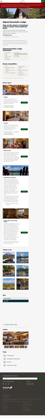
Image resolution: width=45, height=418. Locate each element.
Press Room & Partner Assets (27, 404)
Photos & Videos (25, 403)
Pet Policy (9, 362)
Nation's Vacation (26, 407)
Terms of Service (27, 401)
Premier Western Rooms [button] (8, 131)
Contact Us (25, 406)
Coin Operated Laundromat (20, 54)
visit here (28, 6)
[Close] (1, 4)
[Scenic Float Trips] (9, 277)
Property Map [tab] (7, 298)
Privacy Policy (21, 401)
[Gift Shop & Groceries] (22, 291)
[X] (5, 384)
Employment (5, 404)
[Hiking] (9, 291)
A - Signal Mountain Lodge (10, 324)
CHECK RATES (43, 1)
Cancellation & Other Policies (13, 358)
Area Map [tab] (6, 301)
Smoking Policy (10, 355)
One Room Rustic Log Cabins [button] (9, 105)
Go (40, 378)
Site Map (4, 409)
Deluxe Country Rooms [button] (9, 133)
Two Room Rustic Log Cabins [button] (8, 107)
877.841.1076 (30, 384)
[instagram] (8, 384)
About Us (4, 403)
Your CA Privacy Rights (26, 409)
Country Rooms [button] (16, 131)
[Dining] (9, 264)
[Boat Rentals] (22, 277)
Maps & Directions (5, 410)
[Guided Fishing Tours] (22, 264)
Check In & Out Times (12, 365)
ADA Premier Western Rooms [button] (9, 134)
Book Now (24, 102)
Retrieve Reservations (6, 407)
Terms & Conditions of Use (27, 410)
